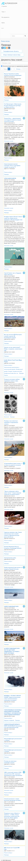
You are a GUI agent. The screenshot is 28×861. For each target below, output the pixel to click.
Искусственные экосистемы (11, 55)
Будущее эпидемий (9, 720)
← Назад (4, 69)
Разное (6, 375)
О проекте (4, 6)
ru (2, 28)
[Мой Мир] (9, 48)
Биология (6, 417)
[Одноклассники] (7, 48)
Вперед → (19, 69)
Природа (6, 100)
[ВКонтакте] (2, 48)
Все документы (5, 17)
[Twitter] (5, 48)
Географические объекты (11, 51)
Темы (3, 11)
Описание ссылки (8, 141)
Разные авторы (8, 98)
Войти (3, 22)
